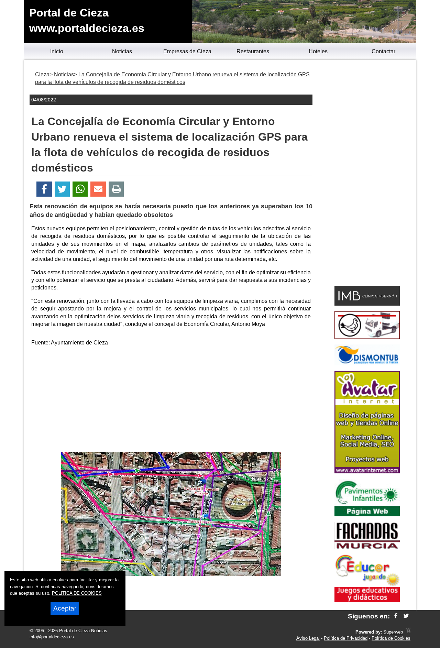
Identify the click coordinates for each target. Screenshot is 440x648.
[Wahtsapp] (80, 189)
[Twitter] (62, 189)
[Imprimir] (116, 189)
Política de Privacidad (345, 638)
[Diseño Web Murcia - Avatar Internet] (408, 632)
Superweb (393, 632)
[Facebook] (44, 189)
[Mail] (98, 189)
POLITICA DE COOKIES (77, 593)
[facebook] (396, 616)
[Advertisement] (171, 400)
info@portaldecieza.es (52, 636)
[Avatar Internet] (367, 471)
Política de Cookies (391, 638)
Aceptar (64, 608)
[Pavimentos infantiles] (367, 514)
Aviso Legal (308, 638)
